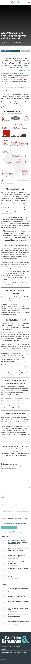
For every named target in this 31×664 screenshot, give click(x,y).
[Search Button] (29, 2)
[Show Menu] (2, 2)
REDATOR (8, 42)
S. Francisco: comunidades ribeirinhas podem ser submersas (18, 615)
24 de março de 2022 (13, 591)
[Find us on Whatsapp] (6, 660)
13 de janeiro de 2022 (13, 624)
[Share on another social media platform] (25, 51)
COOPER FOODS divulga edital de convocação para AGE (16, 556)
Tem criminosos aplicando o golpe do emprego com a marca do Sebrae (18, 595)
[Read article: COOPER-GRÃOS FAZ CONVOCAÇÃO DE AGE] (4, 570)
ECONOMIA (7, 46)
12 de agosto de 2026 (13, 578)
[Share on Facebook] (6, 51)
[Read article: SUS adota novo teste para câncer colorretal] (4, 576)
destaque (7, 437)
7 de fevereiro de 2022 (14, 611)
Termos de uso (16, 652)
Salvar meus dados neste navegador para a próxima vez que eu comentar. (16, 512)
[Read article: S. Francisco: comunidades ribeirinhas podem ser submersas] (4, 616)
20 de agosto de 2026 (13, 571)
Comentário (4, 471)
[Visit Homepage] (15, 2)
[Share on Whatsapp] (15, 51)
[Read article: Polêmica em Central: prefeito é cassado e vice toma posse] (4, 623)
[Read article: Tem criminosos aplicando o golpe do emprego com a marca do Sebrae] (4, 596)
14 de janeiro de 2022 (13, 618)
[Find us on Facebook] (1, 660)
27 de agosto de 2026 (13, 545)
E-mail (3, 497)
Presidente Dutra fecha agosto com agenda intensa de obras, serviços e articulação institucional (17, 542)
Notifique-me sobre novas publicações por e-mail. (14, 523)
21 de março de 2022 (13, 598)
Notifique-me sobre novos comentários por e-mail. (14, 518)
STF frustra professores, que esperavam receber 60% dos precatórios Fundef (18, 589)
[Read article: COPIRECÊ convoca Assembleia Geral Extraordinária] (4, 563)
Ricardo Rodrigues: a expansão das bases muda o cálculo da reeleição (18, 549)
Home (2, 46)
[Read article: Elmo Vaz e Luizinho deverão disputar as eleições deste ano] (4, 603)
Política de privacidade (6, 652)
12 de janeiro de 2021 (17, 42)
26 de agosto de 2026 (13, 558)
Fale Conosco (24, 652)
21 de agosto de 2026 (13, 565)
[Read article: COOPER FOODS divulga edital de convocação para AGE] (4, 557)
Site (2, 504)
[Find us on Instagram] (4, 660)
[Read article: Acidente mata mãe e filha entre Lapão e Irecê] (4, 609)
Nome (3, 490)
